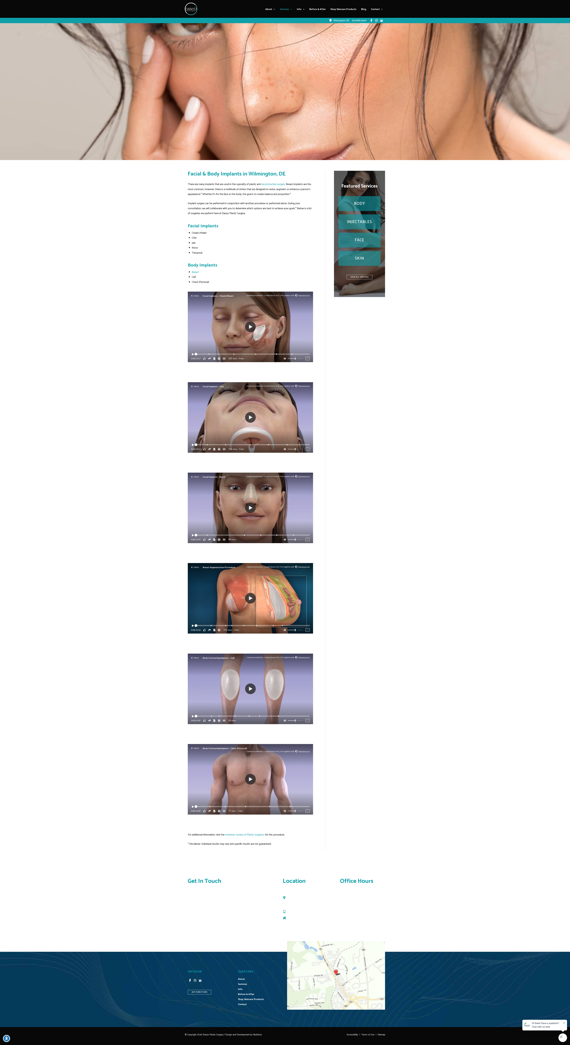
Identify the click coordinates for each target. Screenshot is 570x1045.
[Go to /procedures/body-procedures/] (359, 203)
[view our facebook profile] (371, 20)
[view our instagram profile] (376, 20)
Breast (195, 272)
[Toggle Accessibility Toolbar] (6, 1038)
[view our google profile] (381, 20)
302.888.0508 (296, 911)
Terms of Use (367, 1035)
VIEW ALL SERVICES (359, 277)
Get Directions (295, 918)
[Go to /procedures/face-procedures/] (359, 240)
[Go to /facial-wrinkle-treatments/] (359, 221)
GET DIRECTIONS (199, 992)
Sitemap (381, 1035)
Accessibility (352, 1035)
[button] (273, 9)
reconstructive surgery (273, 184)
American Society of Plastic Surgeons (245, 835)
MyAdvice (257, 1035)
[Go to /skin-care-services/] (359, 258)
